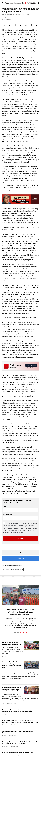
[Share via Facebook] (4, 25)
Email (5, 506)
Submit (20, 538)
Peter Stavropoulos (6, 18)
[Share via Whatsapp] (15, 25)
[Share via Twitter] (9, 25)
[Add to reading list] (36, 25)
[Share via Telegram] (20, 25)
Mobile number (8, 514)
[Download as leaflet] (31, 25)
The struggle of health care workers (12, 569)
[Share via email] (26, 25)
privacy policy (22, 530)
